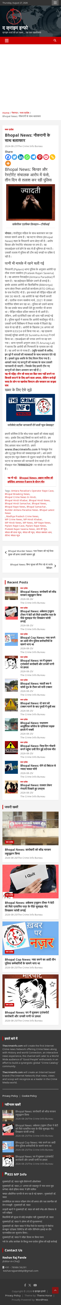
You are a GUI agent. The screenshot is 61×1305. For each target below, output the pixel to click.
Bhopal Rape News (15, 506)
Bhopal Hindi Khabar (16, 500)
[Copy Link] (52, 157)
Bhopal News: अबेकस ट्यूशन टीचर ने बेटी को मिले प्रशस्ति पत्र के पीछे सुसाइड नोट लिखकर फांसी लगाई (38, 616)
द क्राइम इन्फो (15, 27)
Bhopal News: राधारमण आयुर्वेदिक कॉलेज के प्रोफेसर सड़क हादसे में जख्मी (37, 726)
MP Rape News (42, 522)
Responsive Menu (55, 3)
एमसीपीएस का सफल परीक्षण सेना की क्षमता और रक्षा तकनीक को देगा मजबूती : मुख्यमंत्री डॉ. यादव (29, 1203)
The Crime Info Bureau (30, 146)
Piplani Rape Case (14, 525)
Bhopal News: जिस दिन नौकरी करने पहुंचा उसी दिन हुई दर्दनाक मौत (38, 747)
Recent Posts (17, 582)
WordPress (42, 1299)
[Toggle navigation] (6, 40)
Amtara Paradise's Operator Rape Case (32, 490)
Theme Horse (44, 1295)
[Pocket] (46, 157)
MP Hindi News (13, 522)
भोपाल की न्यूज (28, 532)
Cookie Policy (29, 1095)
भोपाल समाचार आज (44, 532)
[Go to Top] (55, 1290)
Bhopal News (39, 503)
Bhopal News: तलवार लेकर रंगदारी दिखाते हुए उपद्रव (36, 786)
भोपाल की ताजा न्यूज (13, 532)
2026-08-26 (26, 599)
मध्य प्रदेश (9, 129)
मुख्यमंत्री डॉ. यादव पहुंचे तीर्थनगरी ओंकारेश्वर (21, 1181)
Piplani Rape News (36, 525)
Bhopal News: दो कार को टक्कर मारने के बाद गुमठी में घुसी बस (37, 704)
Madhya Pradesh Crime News (22, 516)
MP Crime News (13, 519)
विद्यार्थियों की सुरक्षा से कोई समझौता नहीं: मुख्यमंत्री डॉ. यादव (28, 1217)
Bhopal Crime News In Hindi (20, 497)
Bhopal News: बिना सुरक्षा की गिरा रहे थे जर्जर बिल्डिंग (31, 566)
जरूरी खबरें (11, 807)
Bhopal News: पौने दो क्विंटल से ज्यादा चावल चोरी (38, 767)
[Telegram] (33, 157)
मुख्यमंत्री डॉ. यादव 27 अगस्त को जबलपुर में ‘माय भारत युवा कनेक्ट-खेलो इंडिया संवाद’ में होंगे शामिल (28, 1187)
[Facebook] (8, 157)
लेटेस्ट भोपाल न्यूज (12, 535)
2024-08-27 (11, 146)
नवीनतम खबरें (13, 1104)
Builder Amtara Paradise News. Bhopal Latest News (29, 511)
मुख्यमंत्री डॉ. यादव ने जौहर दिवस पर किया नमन (23, 1237)
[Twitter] (14, 157)
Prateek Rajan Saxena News (20, 529)
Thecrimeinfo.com (12, 1045)
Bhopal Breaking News (17, 494)
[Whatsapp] (27, 157)
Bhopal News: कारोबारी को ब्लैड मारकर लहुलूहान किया (38, 593)
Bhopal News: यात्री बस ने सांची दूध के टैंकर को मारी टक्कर (36, 685)
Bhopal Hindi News (39, 500)
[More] (8, 163)
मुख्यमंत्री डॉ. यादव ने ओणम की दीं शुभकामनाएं (22, 1221)
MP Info (20, 1174)
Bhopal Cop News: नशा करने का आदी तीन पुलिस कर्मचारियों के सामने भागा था (37, 641)
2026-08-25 (26, 625)
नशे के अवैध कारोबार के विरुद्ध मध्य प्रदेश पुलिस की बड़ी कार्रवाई (29, 1241)
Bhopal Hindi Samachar (18, 503)
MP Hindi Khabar (32, 519)
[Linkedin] (21, 157)
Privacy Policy (10, 1095)
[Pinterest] (40, 157)
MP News (28, 522)
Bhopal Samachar (36, 506)
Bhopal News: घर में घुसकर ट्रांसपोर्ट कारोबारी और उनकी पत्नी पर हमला (37, 664)
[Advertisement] (30, 76)
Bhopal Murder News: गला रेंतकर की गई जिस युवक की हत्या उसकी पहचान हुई (30, 552)
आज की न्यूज (41, 529)
